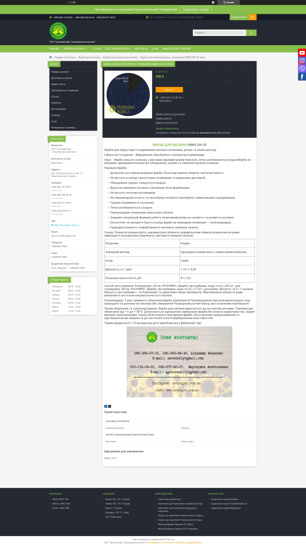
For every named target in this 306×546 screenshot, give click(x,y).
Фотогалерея (58, 109)
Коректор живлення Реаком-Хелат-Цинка (180, 515)
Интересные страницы (63, 127)
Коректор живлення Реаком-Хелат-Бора (180, 520)
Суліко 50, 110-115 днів (117, 499)
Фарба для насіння (89, 57)
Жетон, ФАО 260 (61, 503)
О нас (155, 48)
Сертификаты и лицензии (64, 90)
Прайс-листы (58, 84)
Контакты (141, 48)
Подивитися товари (196, 9)
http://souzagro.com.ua (66, 225)
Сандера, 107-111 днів (117, 512)
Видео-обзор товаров (177, 48)
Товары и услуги (73, 48)
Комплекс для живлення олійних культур (180, 503)
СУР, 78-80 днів (113, 517)
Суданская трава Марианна (226, 508)
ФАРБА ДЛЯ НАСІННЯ (169, 145)
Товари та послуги (65, 57)
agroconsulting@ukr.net (63, 235)
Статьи (96, 48)
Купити (169, 89)
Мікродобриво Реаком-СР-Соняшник (178, 528)
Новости (56, 102)
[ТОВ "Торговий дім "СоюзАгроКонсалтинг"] (58, 31)
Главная (54, 48)
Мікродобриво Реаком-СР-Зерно (175, 524)
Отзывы (55, 115)
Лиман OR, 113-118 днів (117, 503)
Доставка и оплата (118, 48)
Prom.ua (170, 539)
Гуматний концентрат (169, 499)
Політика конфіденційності (188, 542)
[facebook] (105, 407)
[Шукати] (251, 33)
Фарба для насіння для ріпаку (120, 57)
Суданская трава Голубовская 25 (229, 503)
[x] (109, 407)
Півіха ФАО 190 (60, 499)
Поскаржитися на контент (161, 542)
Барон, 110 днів (113, 508)
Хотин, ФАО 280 (60, 508)
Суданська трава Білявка (224, 499)
